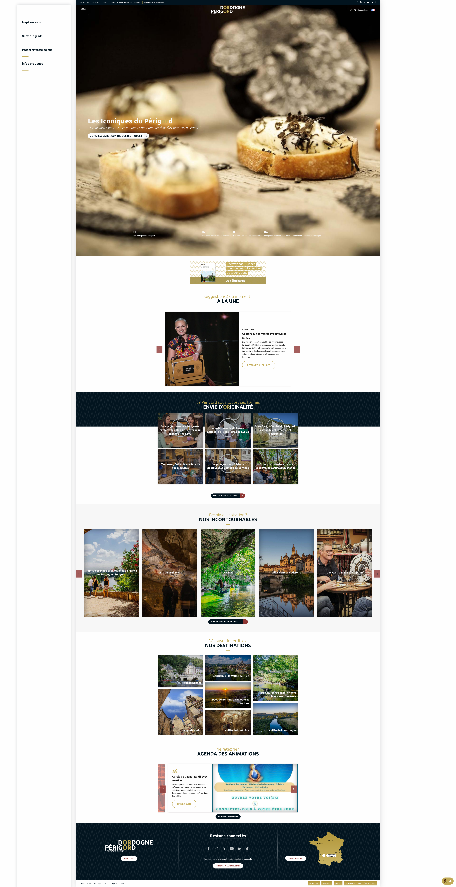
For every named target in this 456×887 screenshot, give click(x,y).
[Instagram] (361, 2)
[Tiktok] (375, 2)
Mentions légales (85, 884)
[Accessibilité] (350, 10)
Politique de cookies (116, 884)
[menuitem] (44, 22)
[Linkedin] (372, 2)
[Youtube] (368, 2)
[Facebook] (357, 2)
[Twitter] (364, 2)
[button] (373, 10)
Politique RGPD (100, 884)
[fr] (373, 10)
